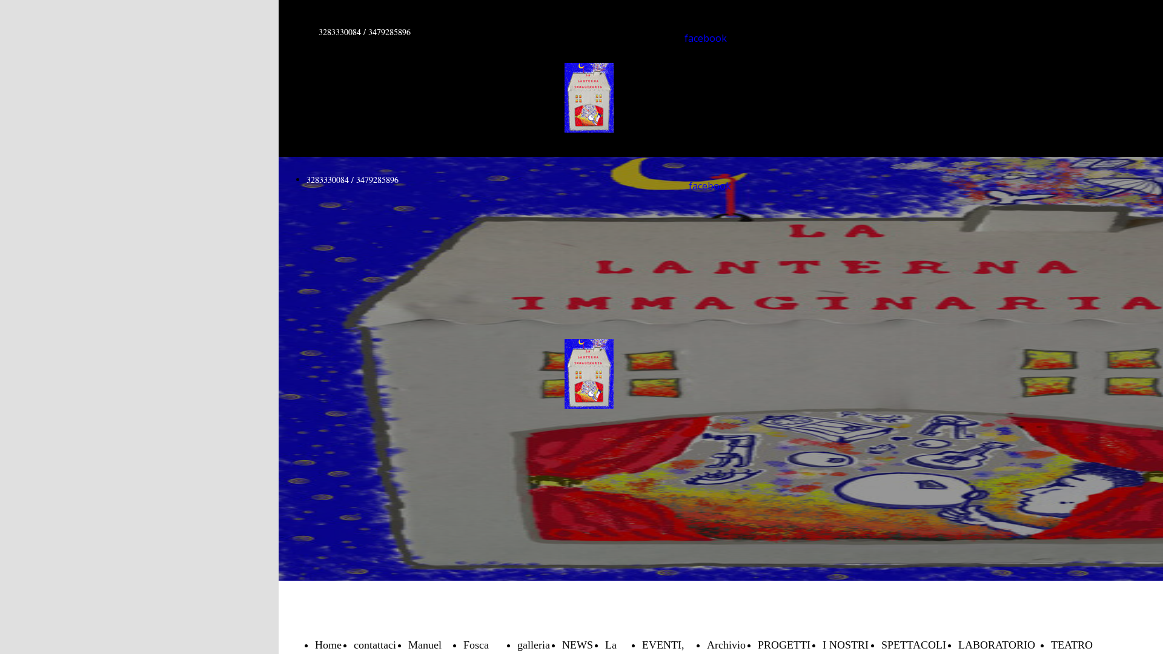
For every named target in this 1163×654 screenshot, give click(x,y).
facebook (705, 38)
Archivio (726, 645)
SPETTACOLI (913, 645)
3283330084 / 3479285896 (365, 32)
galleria (533, 645)
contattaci (375, 645)
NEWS (577, 645)
